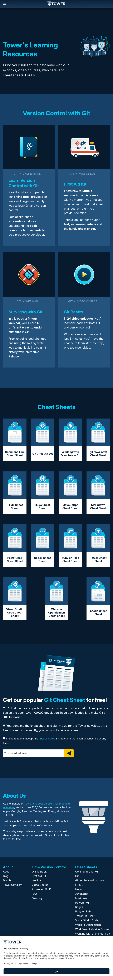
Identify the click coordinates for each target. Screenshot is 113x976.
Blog (6, 876)
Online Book (39, 871)
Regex (79, 907)
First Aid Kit (39, 876)
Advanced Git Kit (42, 889)
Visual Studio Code (86, 920)
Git (77, 876)
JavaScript (81, 893)
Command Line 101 (86, 871)
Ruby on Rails (83, 911)
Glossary (37, 898)
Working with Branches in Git (92, 933)
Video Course (40, 884)
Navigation (4, 4)
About (6, 871)
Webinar (37, 880)
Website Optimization (88, 924)
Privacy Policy (47, 738)
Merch (7, 880)
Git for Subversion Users (90, 880)
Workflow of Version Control (92, 929)
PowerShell (82, 902)
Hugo (78, 889)
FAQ (34, 893)
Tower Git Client (12, 884)
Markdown (81, 898)
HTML (79, 884)
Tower (56, 4)
